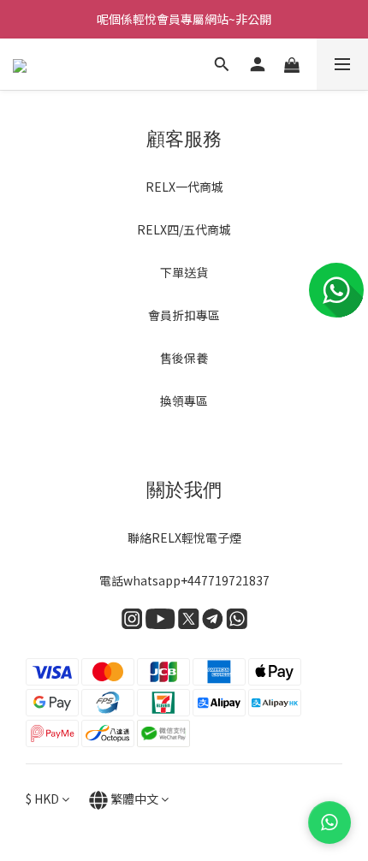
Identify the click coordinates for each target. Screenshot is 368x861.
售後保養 (184, 357)
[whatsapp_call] (329, 822)
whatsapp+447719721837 (196, 580)
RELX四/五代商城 (184, 229)
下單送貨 (184, 272)
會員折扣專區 (184, 315)
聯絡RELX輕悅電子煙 (184, 537)
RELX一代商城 (184, 186)
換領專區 (184, 400)
